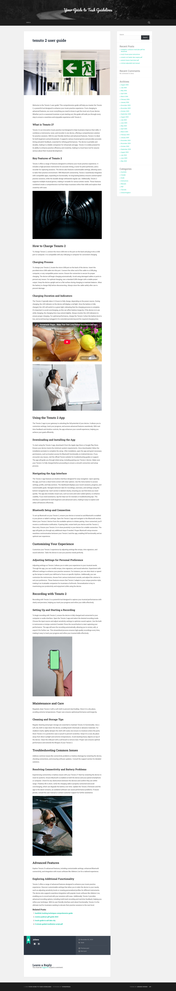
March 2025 (124, 132)
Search (122, 34)
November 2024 (126, 143)
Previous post (85, 948)
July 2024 (124, 155)
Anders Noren (142, 986)
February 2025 (125, 135)
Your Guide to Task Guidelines (88, 9)
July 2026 (124, 88)
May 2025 (124, 126)
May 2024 (124, 161)
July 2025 (124, 120)
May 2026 (124, 90)
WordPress (66, 986)
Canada (123, 175)
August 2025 (125, 117)
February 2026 (125, 99)
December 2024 (125, 140)
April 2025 (124, 129)
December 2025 (125, 105)
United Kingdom (126, 192)
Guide (82, 942)
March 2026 (124, 96)
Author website (38, 943)
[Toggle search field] (149, 22)
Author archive (34, 943)
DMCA (28, 22)
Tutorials (123, 190)
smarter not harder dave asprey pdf (131, 57)
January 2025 (125, 137)
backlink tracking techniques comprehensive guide (54, 913)
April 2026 (124, 93)
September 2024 (126, 149)
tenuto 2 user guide (49, 40)
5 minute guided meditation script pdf (49, 924)
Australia (123, 172)
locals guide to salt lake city (45, 920)
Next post (84, 951)
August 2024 (125, 152)
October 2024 (125, 146)
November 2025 (126, 108)
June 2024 (124, 158)
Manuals (123, 184)
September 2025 (126, 114)
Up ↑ (150, 986)
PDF (122, 187)
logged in (45, 967)
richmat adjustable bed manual (130, 63)
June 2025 (124, 123)
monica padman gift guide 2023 (46, 917)
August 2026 (125, 85)
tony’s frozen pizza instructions (130, 54)
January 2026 (125, 102)
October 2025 (125, 111)
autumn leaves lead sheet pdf (130, 60)
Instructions (124, 181)
